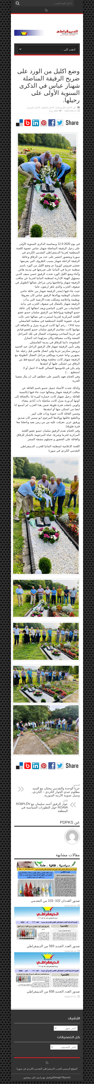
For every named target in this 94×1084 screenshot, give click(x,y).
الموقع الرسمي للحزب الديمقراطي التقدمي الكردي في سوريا (47, 1068)
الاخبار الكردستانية (64, 107)
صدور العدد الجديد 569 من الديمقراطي (53, 946)
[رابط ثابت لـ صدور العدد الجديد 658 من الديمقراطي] (47, 986)
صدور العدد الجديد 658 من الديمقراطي (53, 991)
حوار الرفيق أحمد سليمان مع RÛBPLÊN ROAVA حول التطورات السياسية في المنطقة (42, 806)
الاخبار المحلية (48, 107)
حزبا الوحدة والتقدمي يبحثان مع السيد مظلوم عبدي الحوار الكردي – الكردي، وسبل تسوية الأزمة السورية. (56, 790)
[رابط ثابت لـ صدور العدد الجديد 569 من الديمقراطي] (47, 941)
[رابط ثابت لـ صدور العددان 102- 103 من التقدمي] (47, 895)
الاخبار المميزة (33, 107)
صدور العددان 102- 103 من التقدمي (55, 900)
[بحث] (17, 3)
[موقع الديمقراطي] (47, 32)
